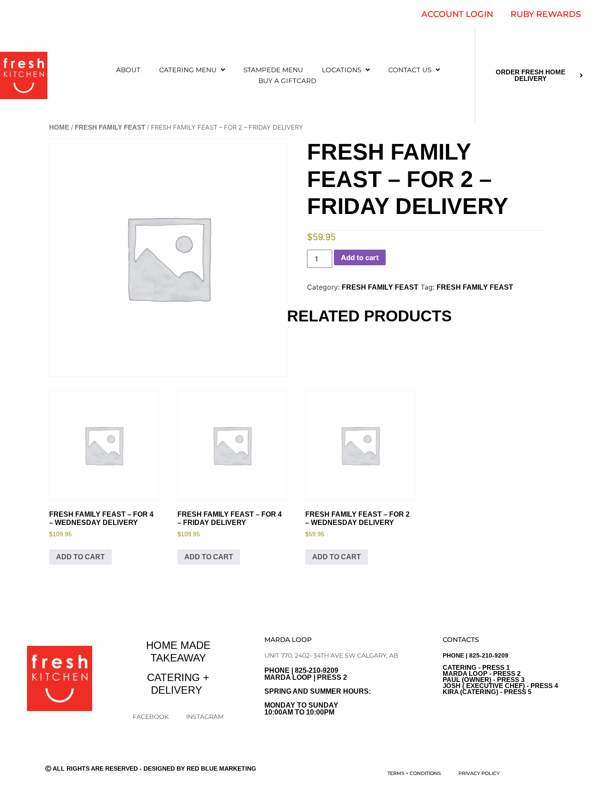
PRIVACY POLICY (479, 773)
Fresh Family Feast (475, 287)
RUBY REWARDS (546, 14)
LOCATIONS (341, 70)
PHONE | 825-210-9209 (500, 673)
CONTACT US (409, 70)
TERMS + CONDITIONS (414, 773)
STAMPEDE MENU (273, 70)
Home (59, 127)
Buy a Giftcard (287, 81)
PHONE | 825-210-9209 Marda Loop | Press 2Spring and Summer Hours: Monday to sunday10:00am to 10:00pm (317, 691)
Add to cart (360, 257)
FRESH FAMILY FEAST (110, 127)
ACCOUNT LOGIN (457, 14)
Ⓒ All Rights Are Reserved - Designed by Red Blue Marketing (150, 768)
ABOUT (128, 70)
